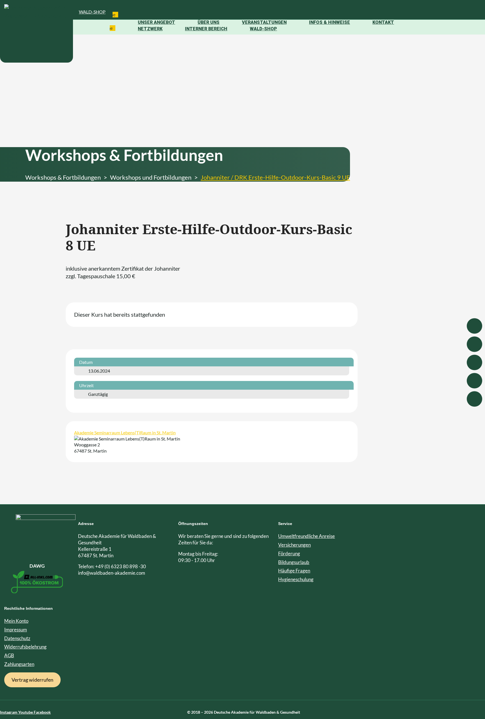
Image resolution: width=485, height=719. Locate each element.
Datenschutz (17, 638)
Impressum (15, 630)
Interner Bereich (206, 28)
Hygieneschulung (296, 579)
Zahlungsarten (19, 664)
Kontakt (383, 22)
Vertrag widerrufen (32, 680)
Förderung (289, 553)
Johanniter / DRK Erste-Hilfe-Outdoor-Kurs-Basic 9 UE (275, 177)
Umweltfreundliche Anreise (306, 536)
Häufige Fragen (294, 571)
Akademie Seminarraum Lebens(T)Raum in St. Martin (125, 432)
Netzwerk (150, 28)
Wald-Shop (92, 11)
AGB (9, 655)
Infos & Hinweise (329, 22)
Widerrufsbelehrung (25, 647)
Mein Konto (16, 621)
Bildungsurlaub (293, 562)
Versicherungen (294, 545)
